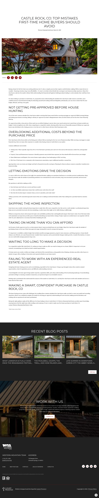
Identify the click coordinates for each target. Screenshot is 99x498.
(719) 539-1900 (6, 458)
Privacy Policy (92, 489)
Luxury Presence (41, 489)
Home (4, 466)
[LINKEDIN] (87, 466)
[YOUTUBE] (91, 466)
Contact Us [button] (49, 416)
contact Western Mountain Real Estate (19, 305)
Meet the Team (14, 466)
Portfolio (25, 466)
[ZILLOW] (95, 466)
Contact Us (50, 466)
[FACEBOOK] (83, 466)
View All (92, 372)
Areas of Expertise (38, 466)
